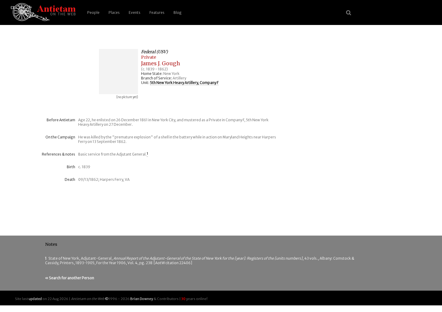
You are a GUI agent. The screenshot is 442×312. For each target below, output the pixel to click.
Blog (177, 12)
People (93, 12)
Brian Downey (141, 299)
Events (134, 12)
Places (114, 12)
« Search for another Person (69, 278)
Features (156, 12)
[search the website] (348, 12)
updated (35, 299)
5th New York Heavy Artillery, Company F (184, 82)
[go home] (42, 12)
